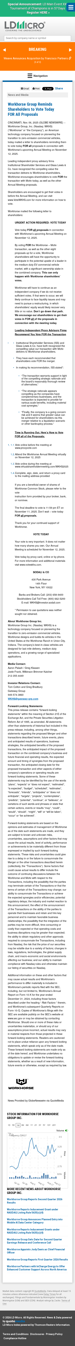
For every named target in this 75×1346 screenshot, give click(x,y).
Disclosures (37, 1334)
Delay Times (50, 1294)
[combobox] (37, 38)
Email (26, 89)
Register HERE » (38, 12)
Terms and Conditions (16, 1334)
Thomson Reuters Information (52, 1325)
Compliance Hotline (14, 1338)
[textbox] (39, 38)
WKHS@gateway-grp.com (23, 699)
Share (59, 88)
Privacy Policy (54, 1334)
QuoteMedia (40, 1291)
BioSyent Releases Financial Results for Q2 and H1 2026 (37, 58)
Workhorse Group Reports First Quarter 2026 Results (37, 1260)
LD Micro (16, 1317)
